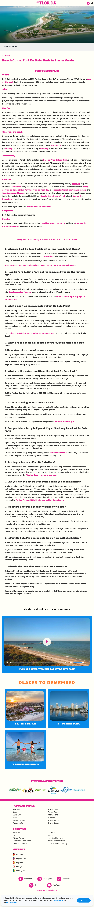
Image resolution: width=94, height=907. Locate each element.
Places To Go (53, 812)
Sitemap (51, 818)
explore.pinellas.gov (64, 422)
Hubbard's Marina (58, 453)
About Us (16, 833)
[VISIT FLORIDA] (46, 2)
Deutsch (19, 855)
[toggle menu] (3, 3)
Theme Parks (53, 820)
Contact (51, 833)
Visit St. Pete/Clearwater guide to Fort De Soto (31, 333)
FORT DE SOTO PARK (47, 71)
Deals (15, 812)
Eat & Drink (17, 815)
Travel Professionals (56, 841)
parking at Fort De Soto (53, 223)
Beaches (16, 809)
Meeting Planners (55, 838)
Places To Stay (19, 820)
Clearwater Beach (25, 764)
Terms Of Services (20, 844)
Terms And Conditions (22, 841)
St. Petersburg (47, 256)
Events (15, 818)
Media (50, 835)
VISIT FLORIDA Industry (57, 844)
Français (19, 867)
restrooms (16, 187)
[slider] (37, 662)
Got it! (84, 900)
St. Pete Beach (25, 723)
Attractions (53, 815)
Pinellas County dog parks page (41, 475)
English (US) (21, 859)
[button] (88, 3)
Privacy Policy (18, 838)
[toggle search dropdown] (92, 3)
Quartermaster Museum (13, 193)
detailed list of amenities (39, 207)
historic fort (8, 199)
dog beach (56, 145)
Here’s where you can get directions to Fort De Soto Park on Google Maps (40, 265)
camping (44, 149)
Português (20, 871)
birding (8, 149)
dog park (77, 196)
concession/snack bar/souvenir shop (68, 190)
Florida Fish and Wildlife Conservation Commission (40, 500)
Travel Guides (53, 823)
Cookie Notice (58, 900)
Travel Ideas (53, 809)
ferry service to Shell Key (37, 190)
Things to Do (18, 823)
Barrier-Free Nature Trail (55, 160)
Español (19, 863)
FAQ (14, 835)
